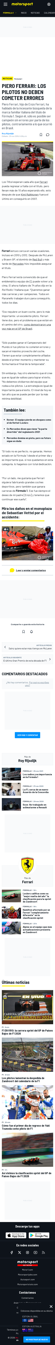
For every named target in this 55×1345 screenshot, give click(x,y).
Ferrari (44, 181)
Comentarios (28, 1298)
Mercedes (18, 263)
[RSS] (43, 1252)
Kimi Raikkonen (30, 194)
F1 (30, 281)
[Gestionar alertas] (31, 632)
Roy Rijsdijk (8, 133)
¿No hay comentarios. (27, 684)
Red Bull (37, 259)
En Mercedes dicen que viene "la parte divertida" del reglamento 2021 (27, 430)
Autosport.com (27, 1279)
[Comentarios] (48, 135)
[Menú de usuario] (49, 4)
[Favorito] (41, 135)
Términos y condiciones (17, 1329)
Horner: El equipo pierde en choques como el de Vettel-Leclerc (29, 421)
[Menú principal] (5, 4)
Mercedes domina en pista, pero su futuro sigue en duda (29, 439)
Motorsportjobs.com (27, 1274)
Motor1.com (27, 1269)
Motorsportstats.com (27, 1284)
